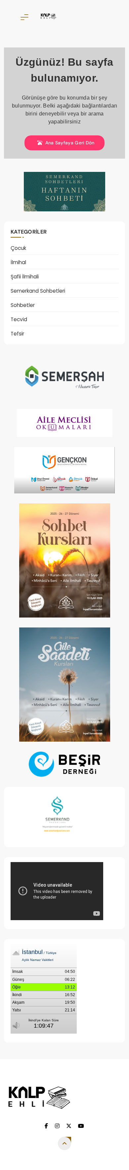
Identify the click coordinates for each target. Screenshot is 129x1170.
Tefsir (17, 333)
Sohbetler (23, 305)
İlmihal (18, 262)
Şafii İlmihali (25, 276)
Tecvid (19, 319)
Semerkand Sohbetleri (38, 290)
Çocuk (18, 248)
